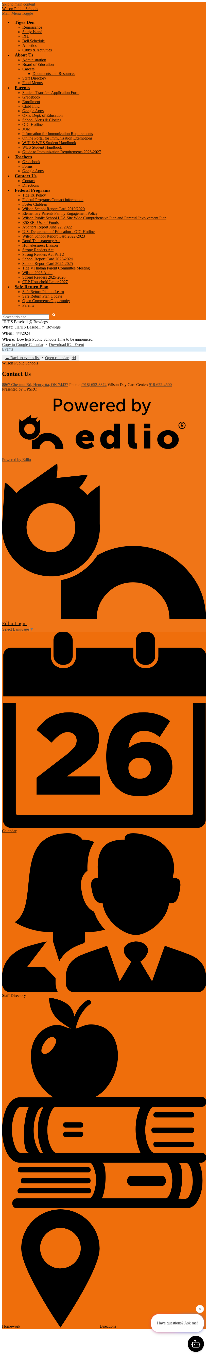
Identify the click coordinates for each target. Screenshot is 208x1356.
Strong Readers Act (38, 250)
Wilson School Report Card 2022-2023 (53, 236)
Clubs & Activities (37, 50)
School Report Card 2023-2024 (47, 259)
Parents (28, 305)
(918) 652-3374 (94, 384)
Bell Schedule (33, 41)
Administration (34, 60)
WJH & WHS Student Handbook (49, 143)
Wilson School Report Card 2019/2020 (53, 209)
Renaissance (32, 27)
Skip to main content (18, 4)
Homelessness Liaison (40, 245)
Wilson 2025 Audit (37, 272)
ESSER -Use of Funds (40, 222)
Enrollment (31, 102)
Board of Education (38, 64)
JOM (26, 129)
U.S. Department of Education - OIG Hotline (58, 231)
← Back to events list (22, 358)
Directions (30, 185)
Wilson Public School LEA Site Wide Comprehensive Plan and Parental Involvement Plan (94, 218)
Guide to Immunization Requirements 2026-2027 (61, 152)
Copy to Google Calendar (22, 344)
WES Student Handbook (42, 147)
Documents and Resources (53, 73)
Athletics (29, 45)
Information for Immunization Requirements (57, 133)
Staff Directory (34, 78)
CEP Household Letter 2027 (45, 282)
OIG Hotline (32, 124)
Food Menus (32, 83)
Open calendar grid (60, 358)
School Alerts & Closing (41, 120)
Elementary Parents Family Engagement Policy (60, 213)
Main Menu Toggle (17, 13)
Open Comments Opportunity (46, 301)
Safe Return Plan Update (42, 296)
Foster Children (34, 204)
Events (7, 349)
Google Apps (33, 111)
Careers (28, 69)
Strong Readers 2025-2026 (43, 277)
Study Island (32, 32)
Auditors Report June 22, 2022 (47, 227)
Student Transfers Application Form (50, 92)
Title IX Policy (34, 195)
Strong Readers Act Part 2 (43, 254)
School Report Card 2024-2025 (47, 263)
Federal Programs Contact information (52, 200)
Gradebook (31, 97)
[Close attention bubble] (200, 1310)
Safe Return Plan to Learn (43, 291)
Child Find (31, 106)
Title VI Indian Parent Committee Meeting (56, 268)
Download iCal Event (66, 344)
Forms (27, 166)
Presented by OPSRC (19, 389)
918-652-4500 (160, 384)
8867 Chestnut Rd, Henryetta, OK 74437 (35, 384)
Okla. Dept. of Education (42, 115)
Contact (28, 181)
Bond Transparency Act (41, 241)
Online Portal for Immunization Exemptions (57, 138)
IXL (25, 36)
